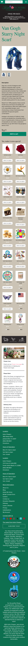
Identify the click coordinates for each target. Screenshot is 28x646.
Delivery (5, 503)
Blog (4, 490)
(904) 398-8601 (14, 14)
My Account (6, 512)
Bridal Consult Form (9, 494)
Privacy (5, 508)
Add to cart (14, 134)
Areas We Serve (7, 492)
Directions (6, 443)
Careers (5, 497)
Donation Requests (9, 501)
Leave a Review (7, 505)
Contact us (6, 499)
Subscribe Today (14, 526)
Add (21, 288)
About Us (5, 488)
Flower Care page (17, 364)
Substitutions (7, 510)
